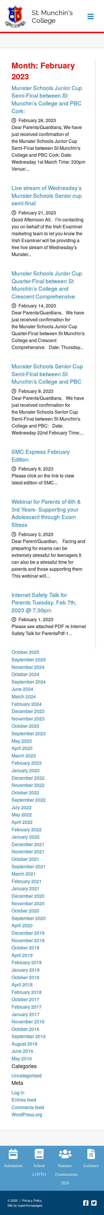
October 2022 (25, 792)
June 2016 (22, 1051)
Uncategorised (27, 1075)
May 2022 (22, 814)
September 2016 (29, 1036)
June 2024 (22, 689)
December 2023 (28, 711)
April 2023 (22, 748)
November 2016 (28, 1021)
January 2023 (26, 770)
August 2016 (25, 1043)
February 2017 (27, 1006)
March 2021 (24, 873)
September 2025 (29, 659)
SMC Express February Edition (41, 455)
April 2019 (22, 955)
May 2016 (22, 1058)
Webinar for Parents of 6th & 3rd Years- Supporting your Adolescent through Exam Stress (46, 512)
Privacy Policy (32, 1200)
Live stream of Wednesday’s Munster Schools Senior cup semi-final (47, 195)
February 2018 (27, 992)
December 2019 (28, 933)
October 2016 (25, 1029)
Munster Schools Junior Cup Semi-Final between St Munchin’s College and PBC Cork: (47, 99)
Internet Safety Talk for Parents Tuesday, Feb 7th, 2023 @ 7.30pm (44, 602)
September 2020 (29, 918)
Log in (18, 1092)
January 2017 (26, 1014)
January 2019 (26, 969)
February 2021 (27, 881)
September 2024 (29, 681)
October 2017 (25, 999)
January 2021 (26, 888)
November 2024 (28, 667)
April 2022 (22, 822)
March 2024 (24, 696)
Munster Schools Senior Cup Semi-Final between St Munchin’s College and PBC (47, 373)
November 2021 (28, 851)
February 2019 (27, 962)
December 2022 (28, 777)
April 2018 (22, 984)
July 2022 (21, 807)
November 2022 (28, 785)
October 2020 (25, 910)
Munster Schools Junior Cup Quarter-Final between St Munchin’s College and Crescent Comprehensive (47, 284)
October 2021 (25, 859)
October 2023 (25, 726)
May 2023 (22, 741)
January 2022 (26, 836)
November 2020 (28, 903)
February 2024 (27, 704)
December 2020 (28, 896)
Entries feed (24, 1099)
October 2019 (25, 947)
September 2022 (29, 799)
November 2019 (28, 940)
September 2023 (29, 733)
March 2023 (24, 755)
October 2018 (25, 977)
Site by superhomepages (25, 1205)
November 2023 (28, 718)
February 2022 (27, 829)
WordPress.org (27, 1114)
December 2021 (28, 844)
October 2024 (25, 674)
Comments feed (28, 1107)
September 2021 (29, 866)
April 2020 (22, 925)
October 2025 (25, 652)
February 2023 (27, 762)
